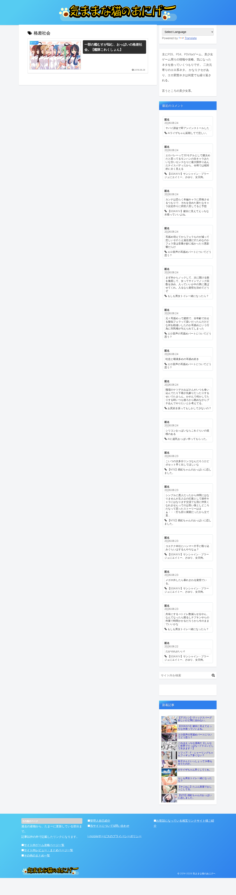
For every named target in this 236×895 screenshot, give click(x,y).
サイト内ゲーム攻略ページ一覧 (44, 845)
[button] (213, 675)
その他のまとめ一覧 (37, 855)
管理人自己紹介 (100, 820)
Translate (191, 38)
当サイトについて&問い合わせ (109, 825)
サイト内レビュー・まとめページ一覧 (48, 850)
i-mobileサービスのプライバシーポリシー (114, 836)
